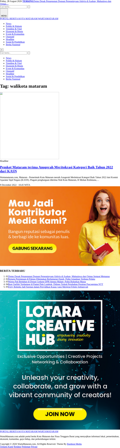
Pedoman (26, 446)
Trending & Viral (14, 29)
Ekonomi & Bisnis (14, 31)
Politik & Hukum (14, 26)
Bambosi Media (74, 444)
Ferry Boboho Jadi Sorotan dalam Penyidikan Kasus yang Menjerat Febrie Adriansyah (48, 287)
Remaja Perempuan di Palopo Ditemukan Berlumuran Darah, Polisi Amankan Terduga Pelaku (51, 279)
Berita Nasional (13, 44)
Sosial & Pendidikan (15, 42)
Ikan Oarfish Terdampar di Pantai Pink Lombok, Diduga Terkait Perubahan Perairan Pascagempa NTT (55, 284)
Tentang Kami (6, 446)
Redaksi (17, 446)
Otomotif (10, 36)
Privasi (34, 446)
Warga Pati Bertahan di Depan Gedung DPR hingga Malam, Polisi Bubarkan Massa (47, 281)
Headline (10, 39)
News (8, 23)
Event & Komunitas (15, 34)
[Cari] (29, 6)
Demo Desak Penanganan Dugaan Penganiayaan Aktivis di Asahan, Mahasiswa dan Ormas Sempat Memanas (59, 276)
